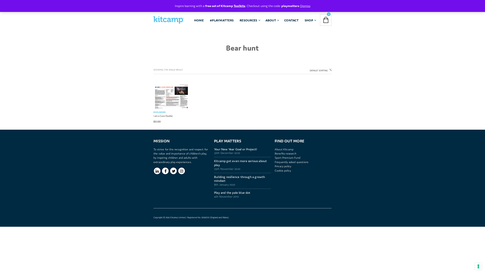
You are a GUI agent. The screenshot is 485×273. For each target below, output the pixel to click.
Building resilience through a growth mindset (239, 179)
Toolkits (239, 6)
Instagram (181, 171)
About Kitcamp (284, 149)
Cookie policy (283, 170)
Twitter (173, 171)
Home (199, 20)
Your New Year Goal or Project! (235, 149)
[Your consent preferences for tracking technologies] (478, 266)
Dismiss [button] (305, 6)
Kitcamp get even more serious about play (240, 163)
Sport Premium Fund (287, 157)
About (270, 20)
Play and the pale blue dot (232, 193)
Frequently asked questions (291, 162)
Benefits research (285, 153)
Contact (291, 20)
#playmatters (222, 20)
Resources (248, 20)
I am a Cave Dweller (163, 116)
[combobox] (320, 70)
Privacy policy (283, 166)
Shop (309, 20)
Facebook (165, 171)
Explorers (159, 112)
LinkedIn (157, 171)
